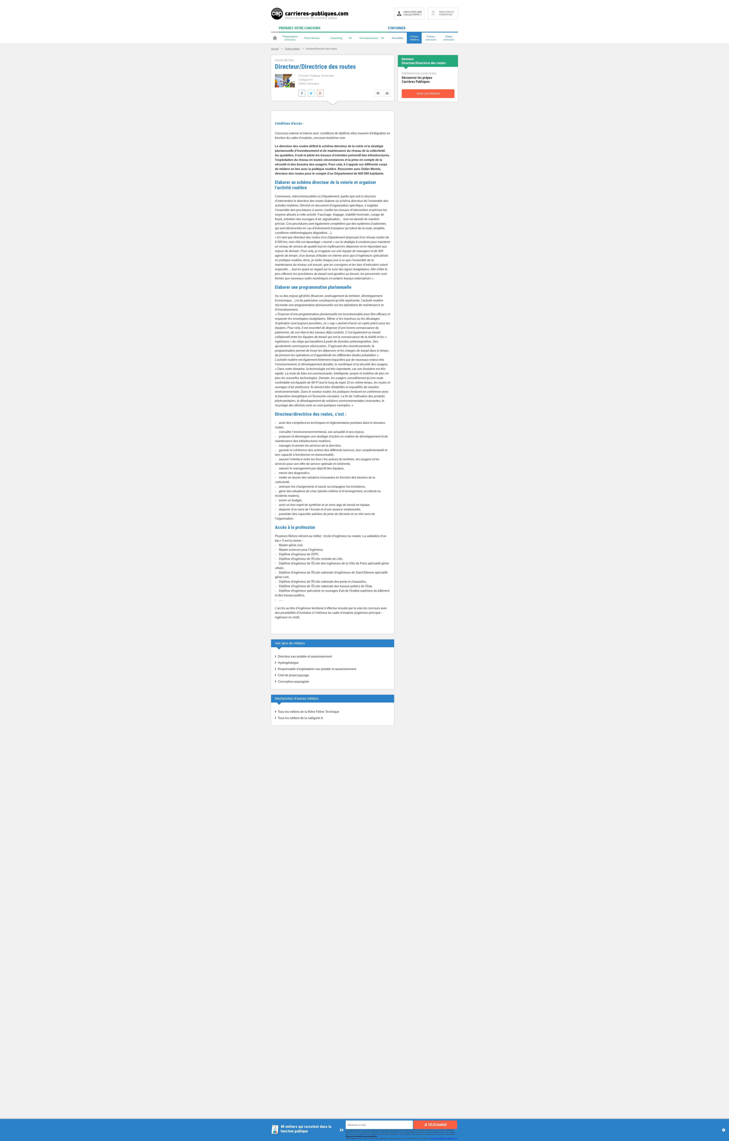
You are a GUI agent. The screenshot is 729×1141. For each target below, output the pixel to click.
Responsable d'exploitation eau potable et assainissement (317, 669)
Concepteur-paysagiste (293, 681)
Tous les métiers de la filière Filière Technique (308, 711)
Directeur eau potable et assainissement (305, 656)
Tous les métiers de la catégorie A (300, 718)
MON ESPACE (446, 13)
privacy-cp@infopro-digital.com (444, 1138)
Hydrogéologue (288, 662)
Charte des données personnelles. (362, 1136)
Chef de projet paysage (293, 675)
